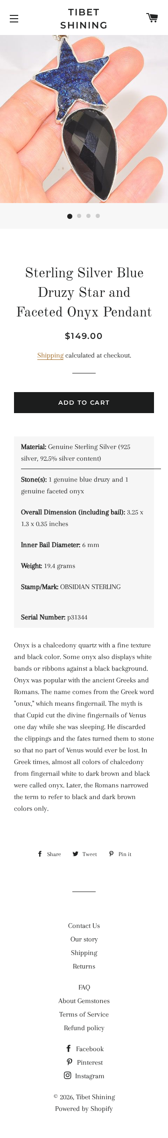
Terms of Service (84, 1014)
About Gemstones (84, 1001)
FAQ (84, 987)
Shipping (50, 355)
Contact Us (84, 925)
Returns (84, 966)
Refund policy (84, 1028)
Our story (84, 939)
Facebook (89, 1049)
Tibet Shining (84, 19)
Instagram (89, 1076)
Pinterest (89, 1062)
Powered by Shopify (84, 1108)
